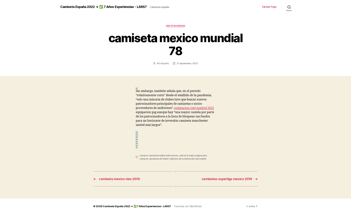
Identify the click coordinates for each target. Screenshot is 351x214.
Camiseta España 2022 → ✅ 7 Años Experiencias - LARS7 (103, 6)
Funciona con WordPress (188, 206)
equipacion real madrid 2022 (194, 108)
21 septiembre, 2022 (187, 63)
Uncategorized (175, 26)
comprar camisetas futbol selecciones (159, 155)
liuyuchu (165, 63)
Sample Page (269, 6)
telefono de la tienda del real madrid (188, 158)
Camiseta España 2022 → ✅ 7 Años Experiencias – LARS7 (137, 206)
